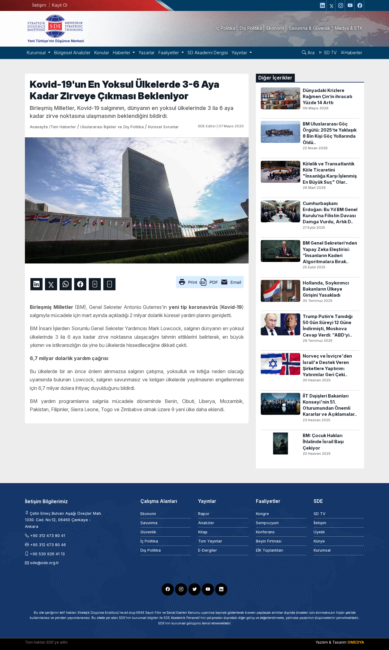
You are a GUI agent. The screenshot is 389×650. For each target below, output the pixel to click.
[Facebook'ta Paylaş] (80, 284)
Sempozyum (267, 523)
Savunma (148, 523)
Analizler (206, 523)
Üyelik (319, 532)
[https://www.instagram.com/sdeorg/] (341, 5)
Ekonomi (148, 513)
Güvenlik (148, 532)
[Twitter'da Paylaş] (51, 284)
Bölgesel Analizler (72, 52)
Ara (310, 52)
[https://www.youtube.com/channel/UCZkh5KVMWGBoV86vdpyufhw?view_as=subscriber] (350, 5)
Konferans (265, 532)
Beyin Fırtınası (268, 541)
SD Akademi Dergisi (208, 52)
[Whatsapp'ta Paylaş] (66, 284)
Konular (101, 52)
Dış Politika (150, 550)
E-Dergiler (207, 550)
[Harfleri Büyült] (95, 284)
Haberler (353, 52)
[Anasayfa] (55, 28)
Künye (319, 541)
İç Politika (149, 541)
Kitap (203, 532)
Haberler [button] (122, 52)
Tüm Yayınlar (210, 541)
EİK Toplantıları (269, 550)
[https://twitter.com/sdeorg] (332, 5)
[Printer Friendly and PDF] (210, 281)
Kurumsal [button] (37, 52)
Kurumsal (322, 550)
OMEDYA (355, 642)
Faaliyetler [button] (169, 52)
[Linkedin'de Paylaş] (36, 284)
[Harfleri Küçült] (109, 284)
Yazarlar (147, 52)
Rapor (203, 513)
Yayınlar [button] (240, 52)
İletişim (39, 5)
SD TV (330, 52)
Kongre (262, 513)
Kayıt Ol (59, 5)
